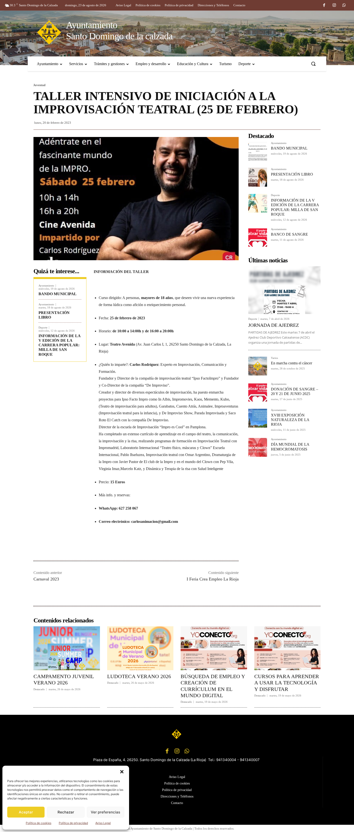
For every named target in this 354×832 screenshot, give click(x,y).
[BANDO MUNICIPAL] (257, 151)
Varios (274, 358)
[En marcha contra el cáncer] (257, 366)
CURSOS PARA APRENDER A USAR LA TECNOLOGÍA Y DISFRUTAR (286, 682)
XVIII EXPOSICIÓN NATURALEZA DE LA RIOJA (290, 419)
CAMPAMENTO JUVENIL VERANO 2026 (63, 679)
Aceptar (26, 812)
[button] (121, 771)
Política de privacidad (73, 823)
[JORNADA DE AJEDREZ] (284, 290)
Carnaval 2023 (46, 579)
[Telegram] (176, 545)
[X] (143, 545)
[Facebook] (324, 5)
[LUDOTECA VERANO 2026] (140, 648)
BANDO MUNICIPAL (58, 294)
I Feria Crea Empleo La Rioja (213, 579)
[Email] (165, 545)
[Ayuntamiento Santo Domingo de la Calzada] (177, 734)
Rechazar (66, 812)
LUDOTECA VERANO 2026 (139, 676)
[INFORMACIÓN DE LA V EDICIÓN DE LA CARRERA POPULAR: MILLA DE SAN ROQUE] (257, 203)
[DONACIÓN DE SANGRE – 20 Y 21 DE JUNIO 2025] (257, 392)
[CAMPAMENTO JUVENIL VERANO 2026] (66, 648)
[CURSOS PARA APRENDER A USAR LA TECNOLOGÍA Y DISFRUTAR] (287, 648)
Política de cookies (38, 823)
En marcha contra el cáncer (291, 363)
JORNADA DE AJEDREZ (273, 325)
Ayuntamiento (46, 285)
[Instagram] (334, 5)
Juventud (39, 85)
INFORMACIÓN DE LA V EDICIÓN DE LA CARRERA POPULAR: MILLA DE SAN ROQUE (60, 345)
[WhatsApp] (344, 5)
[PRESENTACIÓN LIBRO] (257, 177)
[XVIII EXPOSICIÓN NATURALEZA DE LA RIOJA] (257, 418)
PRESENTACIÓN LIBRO (292, 174)
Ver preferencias (105, 812)
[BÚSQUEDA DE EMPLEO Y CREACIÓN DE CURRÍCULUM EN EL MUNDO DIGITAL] (214, 648)
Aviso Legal (103, 823)
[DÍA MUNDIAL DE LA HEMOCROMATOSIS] (257, 447)
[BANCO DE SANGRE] (257, 237)
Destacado (39, 689)
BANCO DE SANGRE (289, 234)
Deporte (43, 327)
